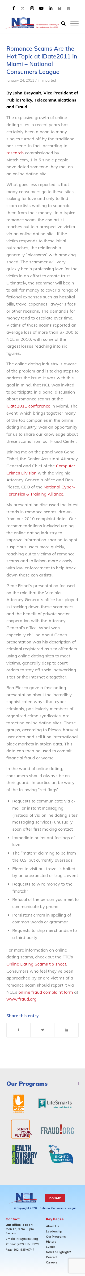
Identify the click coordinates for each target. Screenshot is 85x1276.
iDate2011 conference (28, 406)
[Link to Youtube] (41, 8)
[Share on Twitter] (42, 1030)
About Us (52, 1226)
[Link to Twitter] (22, 8)
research (15, 152)
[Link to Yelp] (68, 8)
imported (49, 80)
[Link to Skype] (59, 8)
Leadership (54, 1231)
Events (50, 1247)
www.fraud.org (21, 999)
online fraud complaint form (45, 992)
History (51, 1241)
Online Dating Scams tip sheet (36, 964)
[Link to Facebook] (13, 8)
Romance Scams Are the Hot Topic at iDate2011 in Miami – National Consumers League (41, 60)
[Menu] (72, 23)
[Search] (61, 23)
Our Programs (56, 1236)
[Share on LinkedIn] (66, 1030)
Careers (52, 1262)
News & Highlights (58, 1252)
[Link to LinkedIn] (50, 8)
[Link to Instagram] (32, 8)
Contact (51, 1257)
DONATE (55, 1198)
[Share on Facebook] (18, 1030)
